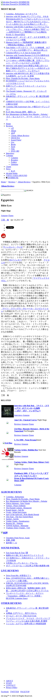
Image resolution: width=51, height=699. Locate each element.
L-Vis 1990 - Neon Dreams (25, 440)
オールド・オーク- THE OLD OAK (21, 616)
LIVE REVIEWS (10, 570)
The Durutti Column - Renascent (19, 508)
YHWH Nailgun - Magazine (17, 526)
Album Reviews (24, 182)
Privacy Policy (11, 687)
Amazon (4, 216)
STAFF (9, 683)
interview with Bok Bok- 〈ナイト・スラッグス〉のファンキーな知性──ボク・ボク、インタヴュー (31, 408)
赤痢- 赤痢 (10, 540)
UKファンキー (15, 260)
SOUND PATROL (10, 548)
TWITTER (14, 692)
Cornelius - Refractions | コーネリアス (21, 14)
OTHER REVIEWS (11, 603)
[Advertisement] (25, 652)
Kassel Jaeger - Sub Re (15, 510)
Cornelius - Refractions (15, 497)
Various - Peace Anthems (16, 506)
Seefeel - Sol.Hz (12, 519)
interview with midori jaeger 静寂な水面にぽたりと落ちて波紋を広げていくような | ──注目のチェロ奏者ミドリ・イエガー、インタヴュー (28, 68)
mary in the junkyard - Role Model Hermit (22, 514)
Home (8, 124)
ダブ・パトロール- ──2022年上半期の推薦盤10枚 (27, 566)
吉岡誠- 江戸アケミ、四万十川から (21, 613)
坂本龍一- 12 (11, 543)
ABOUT (9, 681)
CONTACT (10, 685)
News (8, 169)
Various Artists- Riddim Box (26, 450)
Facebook (5, 692)
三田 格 (5, 220)
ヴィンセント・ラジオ (13, 247)
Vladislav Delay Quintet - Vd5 (18, 528)
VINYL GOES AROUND (16, 175)
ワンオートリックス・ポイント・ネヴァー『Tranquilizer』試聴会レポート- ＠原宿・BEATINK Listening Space (25, 595)
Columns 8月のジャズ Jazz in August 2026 (23, 53)
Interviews (10, 153)
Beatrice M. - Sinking (14, 523)
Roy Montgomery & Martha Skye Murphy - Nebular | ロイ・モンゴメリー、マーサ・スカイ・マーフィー (28, 116)
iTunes (10, 216)
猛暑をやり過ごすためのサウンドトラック (25, 555)
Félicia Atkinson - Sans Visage (18, 503)
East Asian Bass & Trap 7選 (17, 553)
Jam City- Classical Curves (25, 420)
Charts (8, 167)
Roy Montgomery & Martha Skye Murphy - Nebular (26, 501)
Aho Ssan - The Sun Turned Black (19, 517)
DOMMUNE (12, 178)
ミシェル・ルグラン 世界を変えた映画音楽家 (26, 624)
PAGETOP (24, 692)
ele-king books (11, 173)
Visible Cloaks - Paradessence (17, 521)
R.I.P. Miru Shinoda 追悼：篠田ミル (21, 112)
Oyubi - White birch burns (16, 512)
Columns (9, 155)
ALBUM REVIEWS (11, 492)
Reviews (9, 126)
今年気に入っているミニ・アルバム (22, 563)
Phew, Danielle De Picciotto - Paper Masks (23, 78)
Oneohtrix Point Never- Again (18, 538)
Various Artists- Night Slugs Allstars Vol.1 (31, 462)
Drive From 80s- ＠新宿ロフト (18, 575)
